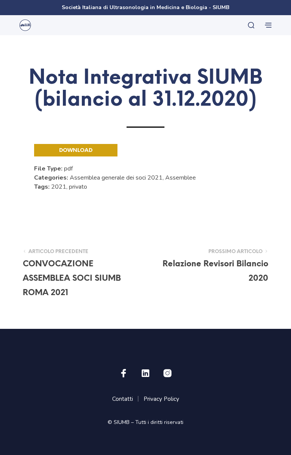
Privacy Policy (161, 399)
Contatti (122, 399)
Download (75, 150)
